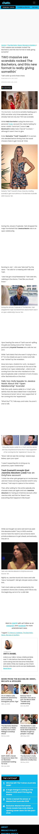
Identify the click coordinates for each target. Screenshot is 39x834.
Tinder (10, 124)
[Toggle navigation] (34, 2)
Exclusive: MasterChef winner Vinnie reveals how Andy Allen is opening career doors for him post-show (21, 809)
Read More (7, 668)
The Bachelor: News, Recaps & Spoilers (21, 45)
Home (3, 45)
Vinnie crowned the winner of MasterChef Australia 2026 (18, 800)
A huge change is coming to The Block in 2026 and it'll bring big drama (19, 792)
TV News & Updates (23, 7)
